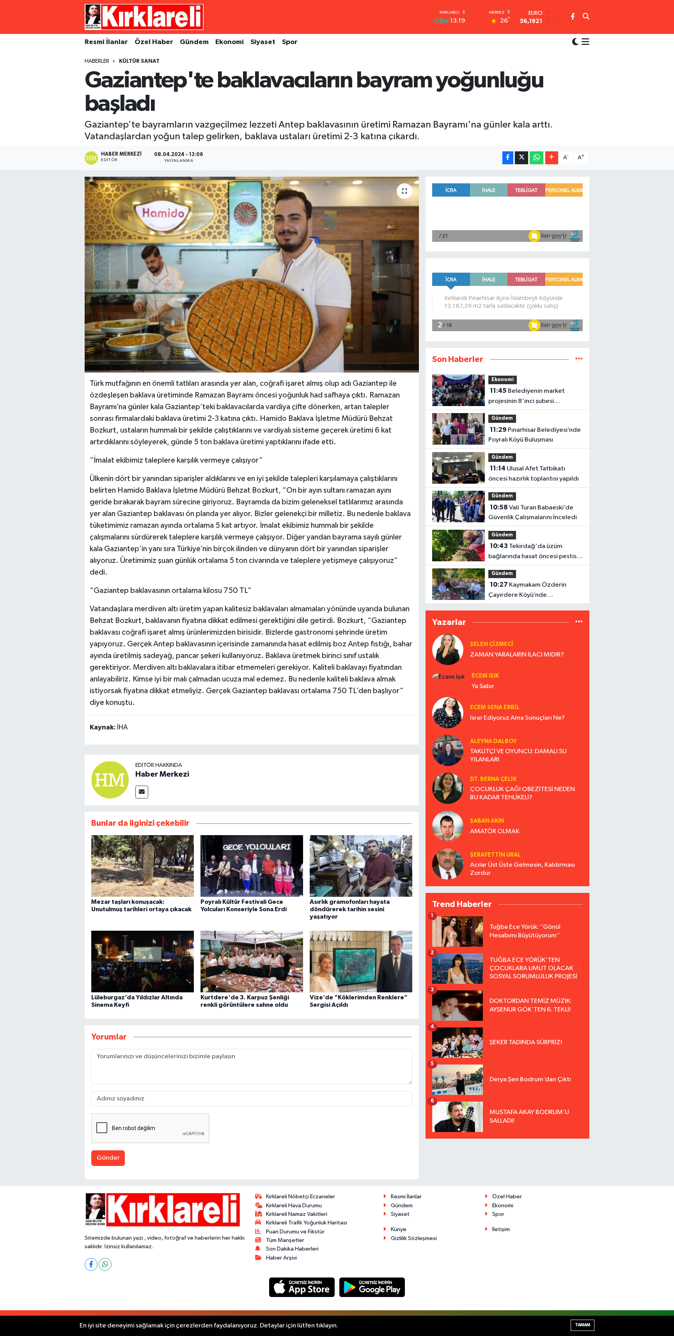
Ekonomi (229, 42)
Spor (290, 42)
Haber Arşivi (281, 1258)
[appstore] (303, 1287)
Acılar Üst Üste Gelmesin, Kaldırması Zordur (522, 869)
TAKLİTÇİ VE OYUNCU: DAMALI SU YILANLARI (518, 755)
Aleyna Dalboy (493, 741)
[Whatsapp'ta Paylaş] (536, 157)
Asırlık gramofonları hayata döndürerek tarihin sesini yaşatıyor (350, 909)
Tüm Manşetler (285, 1240)
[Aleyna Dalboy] (447, 750)
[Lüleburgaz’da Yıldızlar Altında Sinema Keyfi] (142, 961)
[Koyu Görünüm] (575, 42)
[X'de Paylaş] (521, 157)
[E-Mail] (141, 792)
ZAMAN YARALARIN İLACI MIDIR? (517, 654)
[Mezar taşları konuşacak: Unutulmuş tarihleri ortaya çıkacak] (142, 865)
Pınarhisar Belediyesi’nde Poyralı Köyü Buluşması (534, 435)
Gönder (108, 1158)
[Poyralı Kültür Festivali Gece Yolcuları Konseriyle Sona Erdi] (251, 865)
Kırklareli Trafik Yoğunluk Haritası (306, 1223)
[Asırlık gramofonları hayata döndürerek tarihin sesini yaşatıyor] (361, 865)
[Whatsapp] (105, 1264)
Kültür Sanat (139, 61)
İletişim (501, 1229)
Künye (398, 1229)
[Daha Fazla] (551, 157)
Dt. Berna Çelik (493, 779)
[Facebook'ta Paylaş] (507, 157)
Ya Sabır (483, 686)
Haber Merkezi (162, 774)
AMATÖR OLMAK (495, 831)
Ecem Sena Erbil (495, 707)
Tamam (582, 1325)
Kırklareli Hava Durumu (294, 1205)
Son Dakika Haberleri (292, 1249)
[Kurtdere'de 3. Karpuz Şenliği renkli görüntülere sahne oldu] (251, 961)
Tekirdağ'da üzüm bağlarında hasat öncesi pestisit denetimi (534, 552)
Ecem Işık (485, 676)
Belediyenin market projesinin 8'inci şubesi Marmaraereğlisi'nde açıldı (528, 396)
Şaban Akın (487, 821)
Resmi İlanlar (106, 42)
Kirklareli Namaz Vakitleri (296, 1214)
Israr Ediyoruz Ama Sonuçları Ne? (517, 718)
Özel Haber (154, 42)
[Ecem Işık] (448, 676)
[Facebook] (91, 1264)
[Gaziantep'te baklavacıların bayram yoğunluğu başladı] (252, 275)
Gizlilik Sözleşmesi (414, 1238)
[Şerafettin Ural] (447, 864)
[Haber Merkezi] (110, 779)
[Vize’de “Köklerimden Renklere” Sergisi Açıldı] (361, 961)
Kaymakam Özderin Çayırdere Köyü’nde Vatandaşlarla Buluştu (527, 590)
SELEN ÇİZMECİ (491, 644)
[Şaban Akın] (447, 826)
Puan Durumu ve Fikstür (295, 1232)
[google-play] (372, 1287)
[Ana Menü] (584, 42)
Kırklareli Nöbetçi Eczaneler (300, 1196)
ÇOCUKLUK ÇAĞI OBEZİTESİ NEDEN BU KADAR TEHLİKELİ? (522, 793)
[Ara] (586, 17)
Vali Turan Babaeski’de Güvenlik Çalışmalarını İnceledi (532, 512)
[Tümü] (579, 359)
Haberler (97, 61)
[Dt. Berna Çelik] (447, 788)
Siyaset (262, 42)
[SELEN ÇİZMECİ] (447, 649)
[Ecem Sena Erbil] (447, 712)
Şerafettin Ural (495, 855)
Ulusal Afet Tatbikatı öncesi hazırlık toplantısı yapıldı (533, 473)
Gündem (194, 42)
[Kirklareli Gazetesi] (144, 17)
